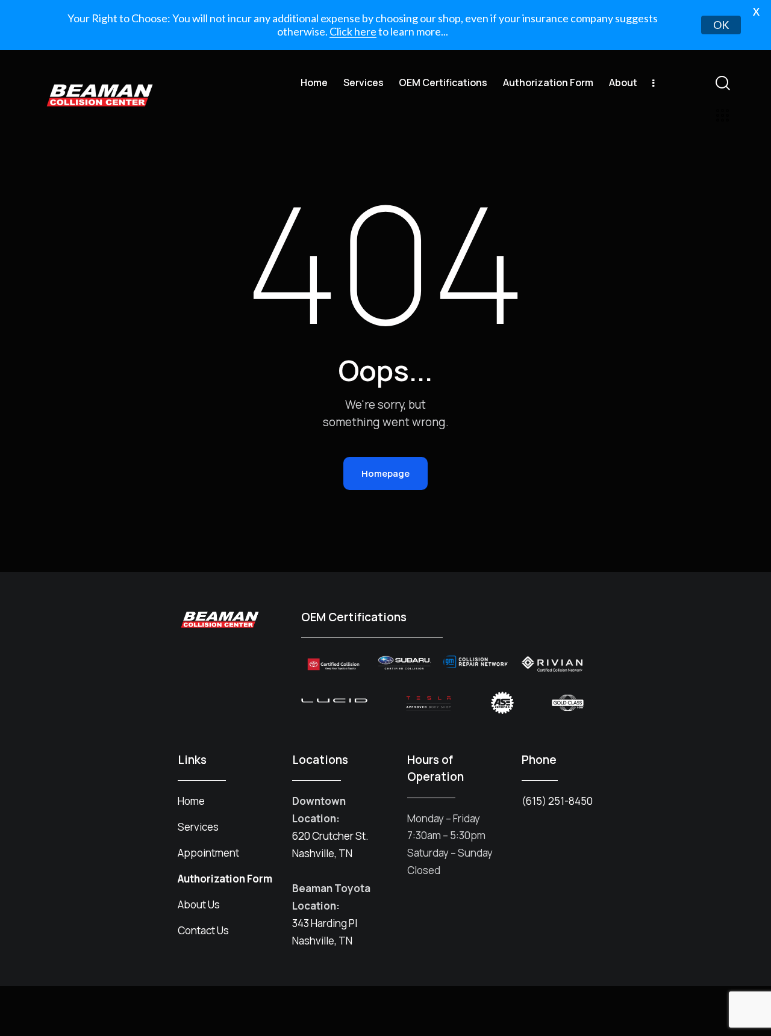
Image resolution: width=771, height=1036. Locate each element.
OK (721, 24)
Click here (352, 31)
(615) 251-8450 (557, 801)
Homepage (385, 473)
